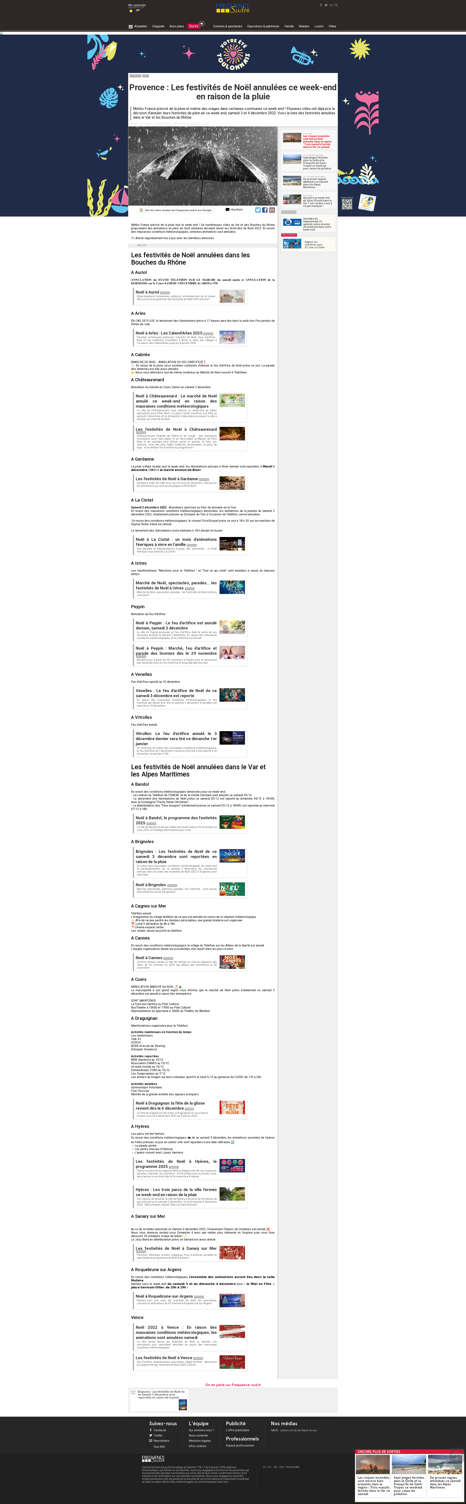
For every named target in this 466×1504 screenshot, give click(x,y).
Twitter (158, 1435)
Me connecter (137, 5)
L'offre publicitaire (237, 1430)
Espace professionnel (240, 1445)
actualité (135, 76)
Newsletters (161, 1440)
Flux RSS (159, 1446)
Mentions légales (200, 1440)
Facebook (159, 1430)
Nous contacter (198, 1435)
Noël (145, 76)
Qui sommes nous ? (201, 1430)
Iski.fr (294, 1430)
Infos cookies (197, 1446)
